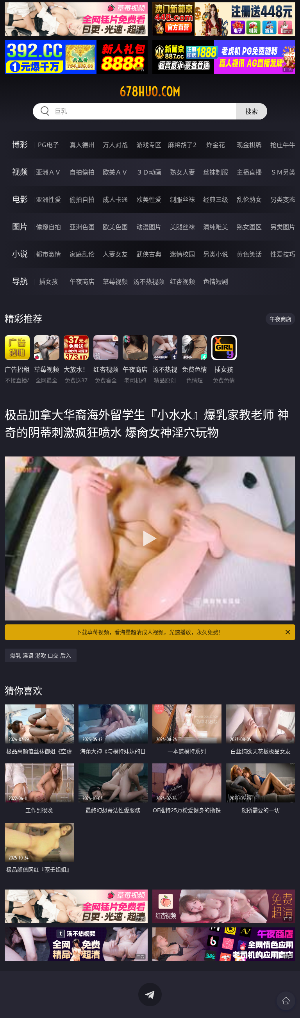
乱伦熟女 (249, 199)
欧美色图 (115, 227)
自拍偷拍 (82, 172)
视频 (20, 172)
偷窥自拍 (48, 227)
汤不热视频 (148, 281)
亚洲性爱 (48, 199)
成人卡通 (115, 199)
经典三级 (215, 199)
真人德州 (82, 145)
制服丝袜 (182, 199)
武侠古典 (148, 254)
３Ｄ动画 (148, 172)
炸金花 (215, 145)
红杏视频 (182, 281)
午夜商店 (82, 281)
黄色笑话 (249, 254)
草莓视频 (115, 281)
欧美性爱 (148, 199)
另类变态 (282, 199)
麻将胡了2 (182, 145)
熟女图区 (249, 227)
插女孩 (48, 281)
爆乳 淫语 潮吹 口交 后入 (40, 655)
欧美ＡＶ (115, 172)
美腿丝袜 (182, 227)
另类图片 (282, 227)
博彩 (20, 144)
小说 (20, 254)
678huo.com (150, 91)
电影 (20, 199)
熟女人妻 (182, 172)
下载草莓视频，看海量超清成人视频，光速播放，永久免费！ (150, 632)
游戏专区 (148, 145)
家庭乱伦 (82, 254)
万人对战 (115, 145)
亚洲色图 (82, 227)
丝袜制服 (215, 172)
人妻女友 (115, 254)
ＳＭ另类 (282, 172)
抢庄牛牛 (282, 145)
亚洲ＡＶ (48, 172)
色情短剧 (215, 281)
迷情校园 (182, 254)
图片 (20, 226)
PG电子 (48, 145)
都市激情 (48, 254)
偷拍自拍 (82, 199)
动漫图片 (148, 227)
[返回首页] (286, 1000)
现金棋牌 (249, 145)
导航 (20, 281)
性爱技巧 (282, 254)
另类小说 (215, 254)
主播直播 (249, 172)
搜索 (251, 111)
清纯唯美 (215, 227)
